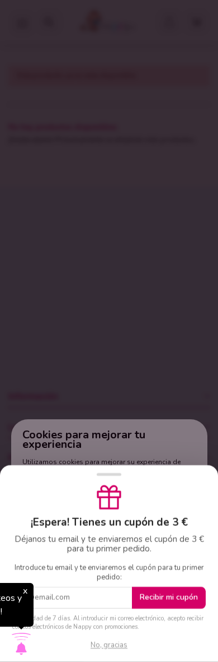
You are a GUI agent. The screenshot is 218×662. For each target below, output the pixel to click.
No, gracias (109, 645)
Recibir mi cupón (169, 597)
